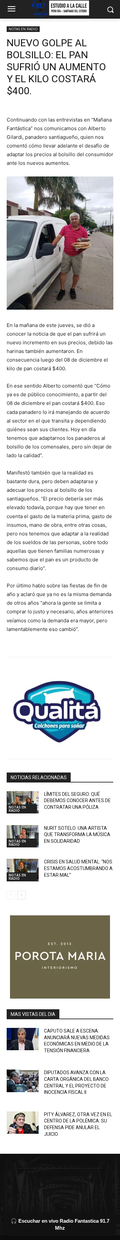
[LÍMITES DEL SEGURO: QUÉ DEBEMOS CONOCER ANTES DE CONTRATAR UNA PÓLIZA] (23, 802)
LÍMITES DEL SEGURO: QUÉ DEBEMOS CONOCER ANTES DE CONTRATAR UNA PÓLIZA (77, 800)
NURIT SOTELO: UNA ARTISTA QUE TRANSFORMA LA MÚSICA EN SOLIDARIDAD (77, 834)
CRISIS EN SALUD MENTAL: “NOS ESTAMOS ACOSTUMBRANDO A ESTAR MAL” (78, 868)
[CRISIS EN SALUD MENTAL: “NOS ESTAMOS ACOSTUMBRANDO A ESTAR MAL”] (23, 870)
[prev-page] (11, 895)
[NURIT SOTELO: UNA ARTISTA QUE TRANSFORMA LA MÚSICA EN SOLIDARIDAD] (23, 836)
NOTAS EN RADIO (23, 29)
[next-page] (21, 895)
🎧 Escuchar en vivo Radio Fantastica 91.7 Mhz (60, 1224)
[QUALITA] (60, 709)
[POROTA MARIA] (60, 957)
